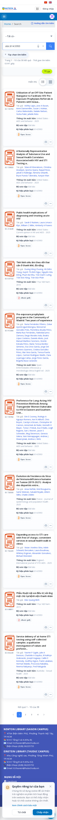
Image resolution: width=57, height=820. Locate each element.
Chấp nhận (42, 812)
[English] (50, 2)
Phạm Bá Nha (28, 275)
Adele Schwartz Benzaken (32, 549)
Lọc (48, 71)
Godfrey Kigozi (31, 661)
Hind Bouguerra (43, 489)
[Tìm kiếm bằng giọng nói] (38, 46)
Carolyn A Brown (30, 422)
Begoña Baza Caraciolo (26, 360)
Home (7, 24)
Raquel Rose (44, 170)
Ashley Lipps (29, 105)
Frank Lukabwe (45, 661)
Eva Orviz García (32, 346)
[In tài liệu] (46, 142)
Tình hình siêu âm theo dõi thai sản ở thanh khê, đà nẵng (33, 264)
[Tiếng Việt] (45, 2)
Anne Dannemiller (24, 108)
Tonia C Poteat (29, 428)
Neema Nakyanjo (24, 666)
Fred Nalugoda (39, 666)
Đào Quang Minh (31, 600)
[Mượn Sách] (52, 16)
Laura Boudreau (42, 550)
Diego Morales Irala (33, 335)
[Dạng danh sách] (42, 81)
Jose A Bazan (42, 105)
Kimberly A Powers (43, 225)
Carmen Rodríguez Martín (34, 355)
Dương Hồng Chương (33, 269)
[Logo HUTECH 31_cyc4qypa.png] (9, 9)
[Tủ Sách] (37, 8)
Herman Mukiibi (23, 663)
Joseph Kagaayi (33, 658)
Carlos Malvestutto (24, 111)
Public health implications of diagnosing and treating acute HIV (33, 215)
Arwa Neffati (29, 489)
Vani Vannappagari (31, 436)
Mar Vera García (29, 352)
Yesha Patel (21, 114)
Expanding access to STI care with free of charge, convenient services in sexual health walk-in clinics (33, 539)
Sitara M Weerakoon (33, 167)
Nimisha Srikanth (40, 172)
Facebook (12, 781)
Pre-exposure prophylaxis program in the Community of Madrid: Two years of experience (34, 317)
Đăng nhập (48, 8)
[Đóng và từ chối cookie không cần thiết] (50, 786)
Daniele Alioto (37, 338)
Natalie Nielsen (40, 111)
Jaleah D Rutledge (24, 172)
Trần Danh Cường (43, 275)
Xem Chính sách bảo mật (24, 805)
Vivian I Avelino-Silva (33, 547)
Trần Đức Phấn (37, 277)
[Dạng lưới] (50, 81)
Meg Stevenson (33, 433)
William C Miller (27, 225)
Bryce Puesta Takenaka (26, 175)
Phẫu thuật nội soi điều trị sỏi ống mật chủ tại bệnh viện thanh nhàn (34, 594)
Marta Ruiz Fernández (25, 332)
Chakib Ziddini (28, 494)
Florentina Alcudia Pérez (40, 330)
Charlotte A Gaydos (33, 655)
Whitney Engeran (23, 553)
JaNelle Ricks (33, 114)
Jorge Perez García (40, 358)
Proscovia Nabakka (39, 663)
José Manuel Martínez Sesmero (32, 339)
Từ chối (22, 812)
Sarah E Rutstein (31, 222)
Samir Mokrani (22, 492)
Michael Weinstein (24, 556)
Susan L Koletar (40, 108)
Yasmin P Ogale (31, 652)
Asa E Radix (42, 428)
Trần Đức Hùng (23, 277)
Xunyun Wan (43, 175)
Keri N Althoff (38, 419)
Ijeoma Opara (31, 170)
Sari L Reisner (30, 430)
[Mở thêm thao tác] (50, 142)
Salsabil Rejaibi (36, 492)
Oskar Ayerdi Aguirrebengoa (34, 325)
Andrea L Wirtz (34, 439)
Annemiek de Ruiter (33, 425)
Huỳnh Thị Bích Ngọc (32, 272)
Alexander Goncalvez (41, 553)
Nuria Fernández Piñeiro (35, 324)
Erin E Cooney (30, 416)
